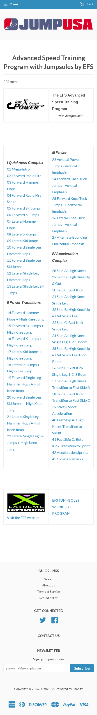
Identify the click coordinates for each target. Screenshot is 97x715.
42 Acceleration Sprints (70, 452)
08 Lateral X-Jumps (22, 234)
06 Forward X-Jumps (23, 214)
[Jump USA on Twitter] (42, 619)
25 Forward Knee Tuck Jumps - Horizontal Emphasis (69, 205)
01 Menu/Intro (18, 169)
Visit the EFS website (23, 517)
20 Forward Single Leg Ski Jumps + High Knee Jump (24, 403)
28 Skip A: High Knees (69, 270)
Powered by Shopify (69, 689)
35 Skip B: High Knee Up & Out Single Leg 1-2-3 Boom (71, 355)
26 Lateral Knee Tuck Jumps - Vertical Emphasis (68, 224)
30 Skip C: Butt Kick (67, 290)
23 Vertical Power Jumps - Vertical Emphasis (66, 166)
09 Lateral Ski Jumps (23, 240)
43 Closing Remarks (67, 459)
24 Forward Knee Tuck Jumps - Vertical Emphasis (69, 185)
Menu (13, 4)
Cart (90, 4)
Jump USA (47, 689)
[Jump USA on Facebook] (54, 619)
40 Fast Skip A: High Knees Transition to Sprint (67, 426)
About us (48, 585)
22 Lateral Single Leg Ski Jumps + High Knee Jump (25, 442)
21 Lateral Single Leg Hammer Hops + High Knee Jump (24, 423)
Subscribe (82, 668)
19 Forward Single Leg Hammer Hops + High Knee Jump (24, 384)
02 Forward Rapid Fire (24, 175)
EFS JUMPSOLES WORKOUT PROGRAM (65, 506)
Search (48, 579)
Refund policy (48, 598)
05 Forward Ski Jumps (24, 208)
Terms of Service (48, 591)
